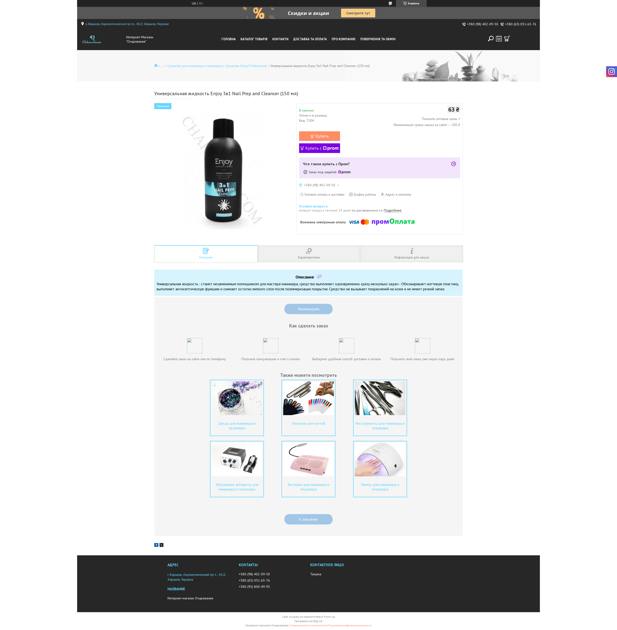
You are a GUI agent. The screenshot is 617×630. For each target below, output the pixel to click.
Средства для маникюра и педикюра (194, 66)
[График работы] (499, 38)
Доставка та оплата (310, 39)
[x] (161, 546)
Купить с (313, 148)
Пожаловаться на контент (308, 625)
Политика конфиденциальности (349, 625)
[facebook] (156, 546)
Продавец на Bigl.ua (308, 621)
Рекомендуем (308, 309)
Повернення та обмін (378, 39)
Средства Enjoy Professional (246, 66)
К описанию (308, 519)
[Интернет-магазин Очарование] (102, 39)
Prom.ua (329, 616)
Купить (322, 136)
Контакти (280, 39)
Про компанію (343, 39)
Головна (228, 39)
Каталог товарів (254, 39)
